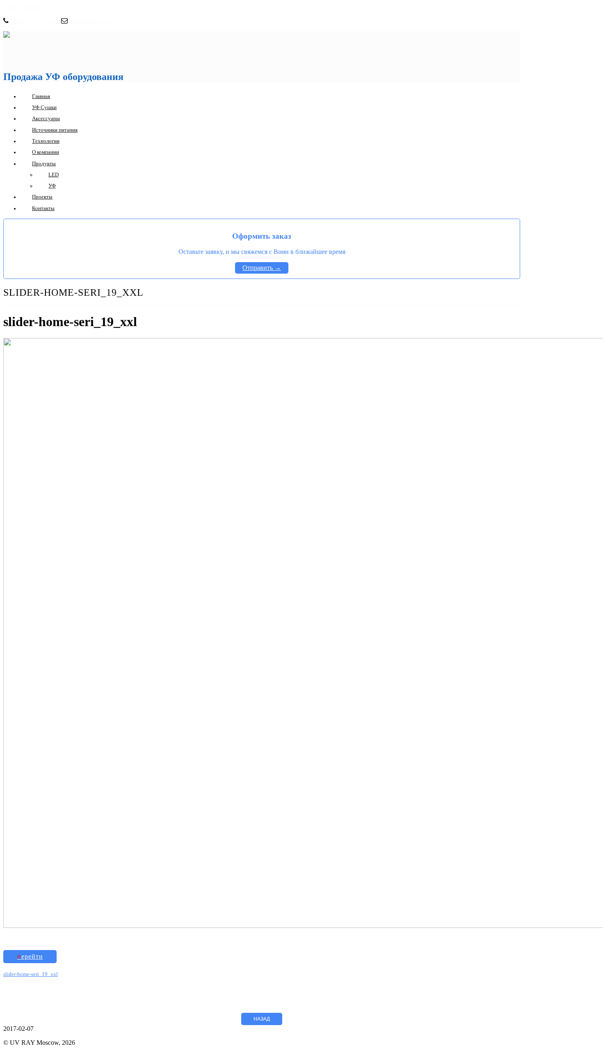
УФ (52, 186)
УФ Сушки (44, 107)
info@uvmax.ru (89, 20)
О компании (45, 152)
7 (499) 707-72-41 (34, 20)
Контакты (43, 208)
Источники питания (55, 130)
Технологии (45, 141)
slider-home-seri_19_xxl (30, 974)
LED (53, 174)
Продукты (44, 163)
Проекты (42, 197)
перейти (30, 956)
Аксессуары (46, 118)
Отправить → (261, 267)
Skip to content (22, 6)
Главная (41, 96)
